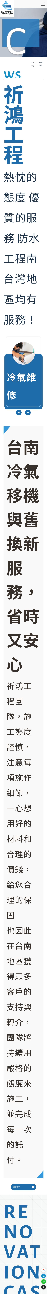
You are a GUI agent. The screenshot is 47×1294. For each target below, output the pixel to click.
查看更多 (16, 1187)
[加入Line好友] (43, 1281)
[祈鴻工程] (7, 8)
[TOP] (43, 1287)
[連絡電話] (43, 1276)
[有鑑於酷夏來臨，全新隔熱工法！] (23, 68)
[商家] (43, 1270)
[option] (23, 28)
